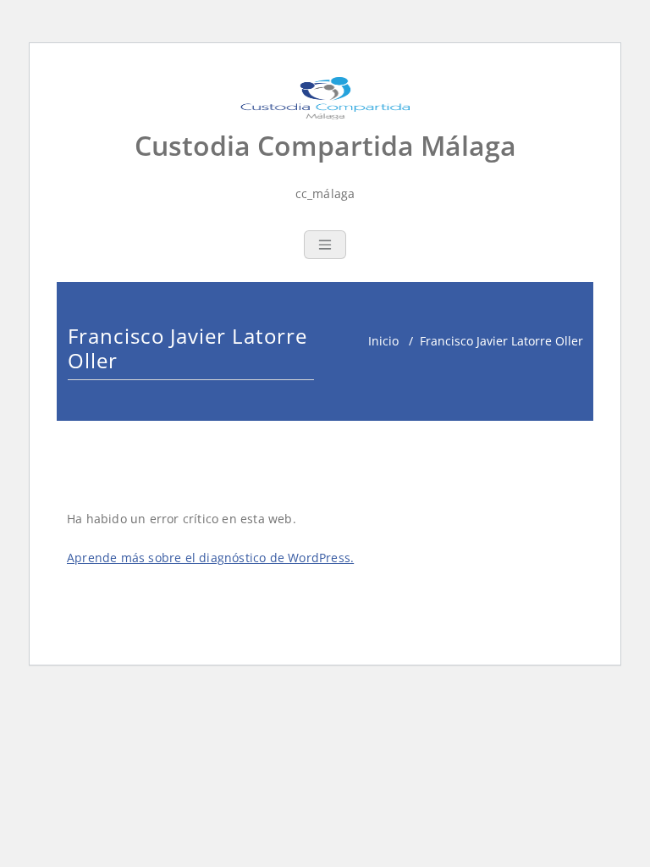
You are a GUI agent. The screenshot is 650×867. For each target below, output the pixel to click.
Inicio (383, 341)
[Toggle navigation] (325, 244)
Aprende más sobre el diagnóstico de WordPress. (210, 557)
